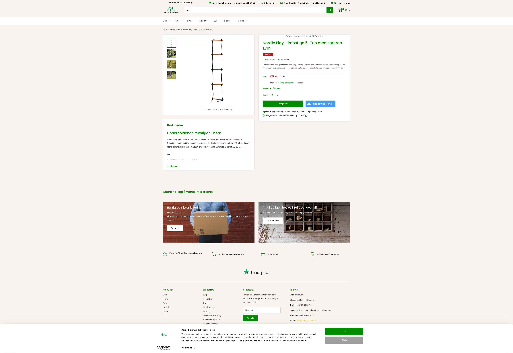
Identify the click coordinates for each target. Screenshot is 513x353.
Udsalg (241, 21)
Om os (206, 303)
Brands (227, 21)
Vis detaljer (186, 348)
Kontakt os (207, 299)
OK (344, 331)
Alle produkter (175, 30)
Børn (189, 21)
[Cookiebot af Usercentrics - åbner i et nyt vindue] (163, 348)
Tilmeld (250, 318)
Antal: (265, 95)
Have (177, 21)
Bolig (165, 21)
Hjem (165, 30)
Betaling (206, 311)
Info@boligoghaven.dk (306, 320)
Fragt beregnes (286, 83)
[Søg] (330, 10)
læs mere (339, 68)
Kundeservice (209, 307)
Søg (205, 295)
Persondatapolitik (210, 324)
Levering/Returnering (212, 315)
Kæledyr (202, 21)
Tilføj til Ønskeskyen (322, 104)
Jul (215, 21)
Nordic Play (268, 59)
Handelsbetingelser (211, 319)
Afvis (344, 340)
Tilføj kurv (282, 104)
